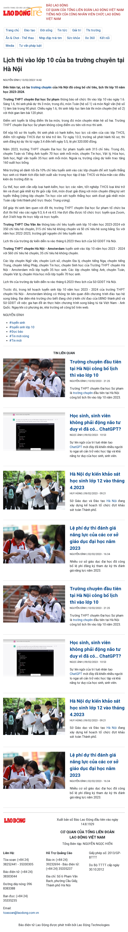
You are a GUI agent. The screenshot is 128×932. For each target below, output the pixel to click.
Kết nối (105, 38)
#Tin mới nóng (19, 336)
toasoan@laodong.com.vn (21, 913)
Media (10, 46)
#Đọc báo (16, 331)
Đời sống (46, 30)
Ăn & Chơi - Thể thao (20, 38)
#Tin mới (15, 340)
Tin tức (62, 30)
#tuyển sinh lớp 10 (21, 327)
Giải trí (76, 30)
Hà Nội (111, 501)
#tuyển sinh (17, 323)
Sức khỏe (73, 38)
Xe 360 (90, 38)
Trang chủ (12, 30)
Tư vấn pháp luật (30, 46)
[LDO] (34, 378)
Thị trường (93, 30)
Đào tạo (29, 30)
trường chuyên (41, 87)
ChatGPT (76, 447)
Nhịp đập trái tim (50, 38)
